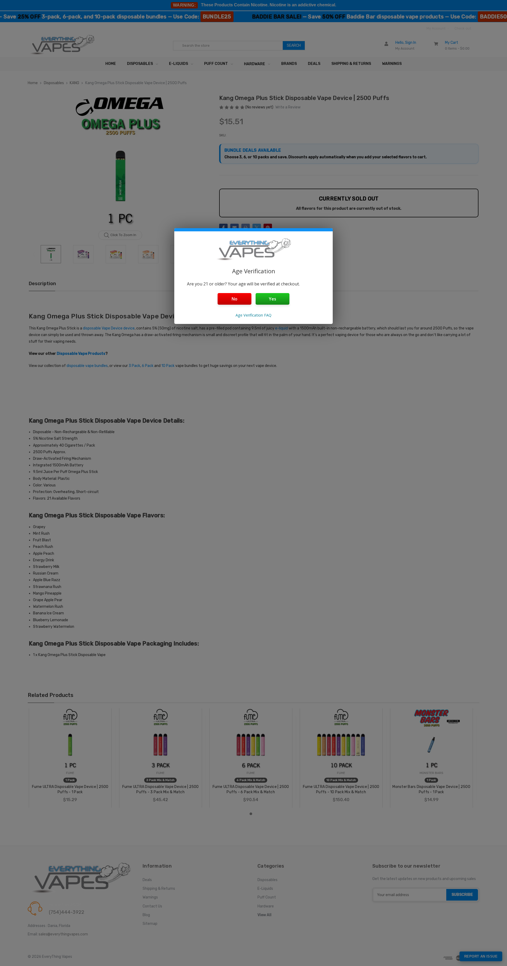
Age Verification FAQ (253, 315)
